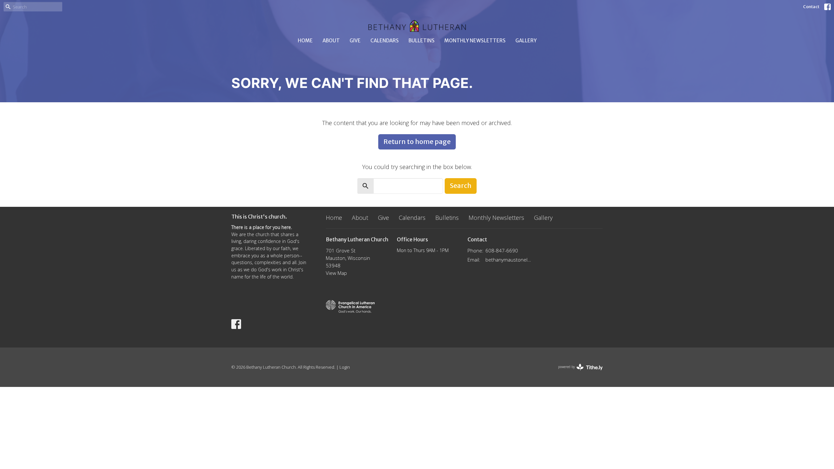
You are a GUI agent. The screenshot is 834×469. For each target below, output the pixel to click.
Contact (811, 6)
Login (344, 367)
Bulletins (422, 40)
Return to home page (417, 141)
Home (305, 40)
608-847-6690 (501, 250)
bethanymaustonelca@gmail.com (508, 259)
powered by (577, 372)
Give (355, 40)
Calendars (384, 40)
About (331, 40)
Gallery (526, 40)
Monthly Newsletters (475, 40)
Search (460, 185)
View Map (336, 273)
